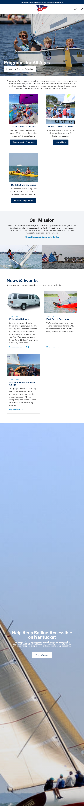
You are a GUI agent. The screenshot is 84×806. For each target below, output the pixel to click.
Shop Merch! (51, 347)
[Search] (75, 9)
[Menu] (2, 9)
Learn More (60, 142)
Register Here (14, 410)
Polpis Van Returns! (19, 319)
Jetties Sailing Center (23, 201)
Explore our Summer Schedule (19, 69)
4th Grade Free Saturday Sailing (22, 383)
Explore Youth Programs (23, 142)
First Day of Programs (57, 319)
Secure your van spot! (18, 347)
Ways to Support (42, 655)
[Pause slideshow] (38, 73)
